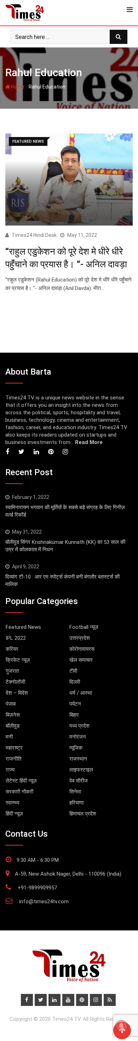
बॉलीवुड (12, 726)
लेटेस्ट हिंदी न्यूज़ (21, 781)
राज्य (10, 770)
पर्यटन (75, 704)
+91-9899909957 (37, 887)
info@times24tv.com (44, 901)
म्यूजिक (75, 748)
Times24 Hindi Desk (34, 235)
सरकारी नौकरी (19, 792)
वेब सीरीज (78, 781)
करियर (12, 649)
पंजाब (11, 704)
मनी (9, 737)
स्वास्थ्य (12, 803)
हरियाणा (76, 803)
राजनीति (13, 759)
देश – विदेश (17, 693)
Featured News (23, 627)
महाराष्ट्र (14, 748)
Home (17, 87)
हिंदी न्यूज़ (14, 813)
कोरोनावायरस (81, 649)
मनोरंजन (77, 737)
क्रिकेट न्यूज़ (18, 660)
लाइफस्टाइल (81, 770)
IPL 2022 (16, 638)
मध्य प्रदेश (79, 726)
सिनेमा (75, 792)
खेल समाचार (81, 660)
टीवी (73, 671)
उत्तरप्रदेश (79, 638)
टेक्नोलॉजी (15, 682)
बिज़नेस (13, 715)
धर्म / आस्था (80, 693)
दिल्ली (74, 682)
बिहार (74, 715)
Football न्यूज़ (83, 627)
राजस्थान (78, 759)
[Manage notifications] (121, 1025)
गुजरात (12, 671)
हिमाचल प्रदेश (82, 813)
